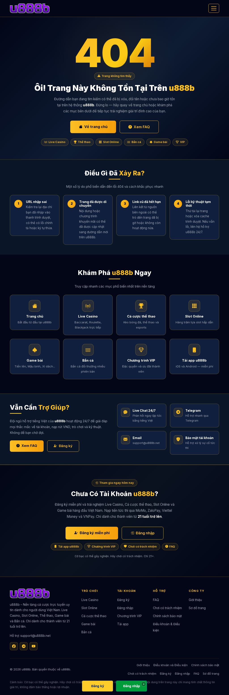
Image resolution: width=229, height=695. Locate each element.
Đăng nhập (145, 533)
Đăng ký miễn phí (95, 533)
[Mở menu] (213, 8)
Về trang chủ (96, 126)
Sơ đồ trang (197, 608)
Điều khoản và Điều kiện (170, 665)
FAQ (172, 546)
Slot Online (111, 142)
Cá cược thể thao (93, 616)
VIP (182, 142)
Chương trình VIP (103, 546)
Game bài (160, 142)
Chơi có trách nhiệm (142, 546)
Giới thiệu (195, 600)
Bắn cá (136, 142)
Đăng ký (65, 446)
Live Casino (57, 142)
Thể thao (84, 142)
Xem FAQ (142, 127)
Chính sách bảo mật (167, 616)
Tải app (123, 624)
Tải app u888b (68, 546)
